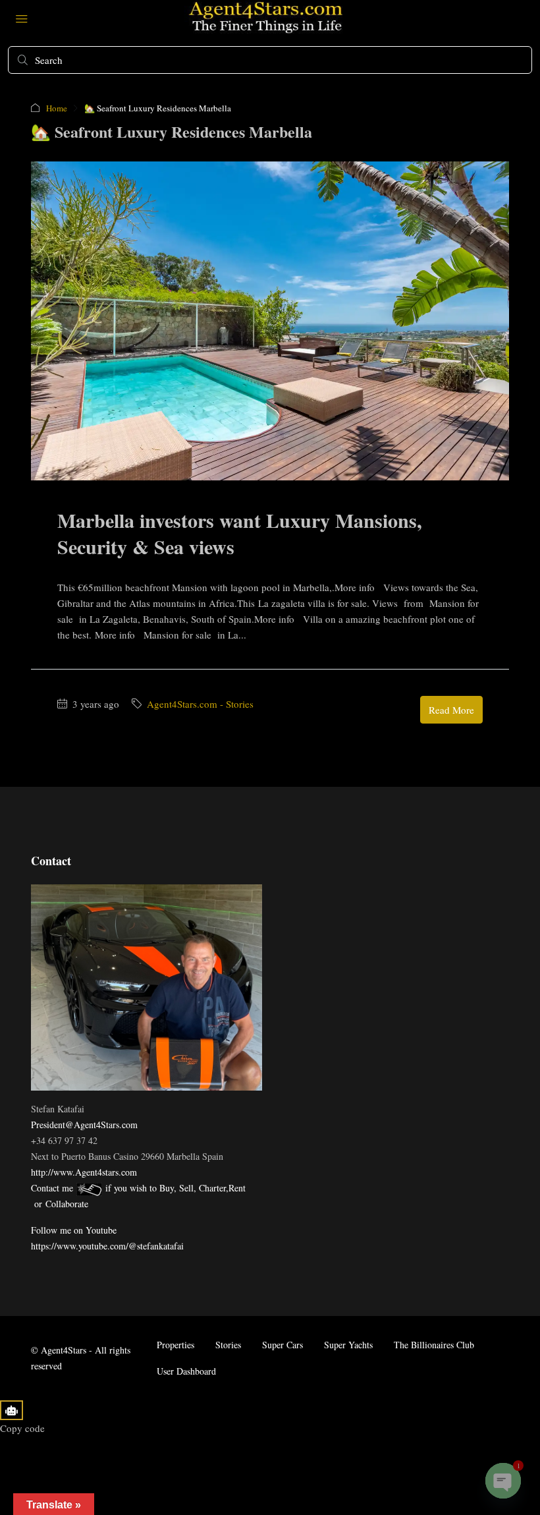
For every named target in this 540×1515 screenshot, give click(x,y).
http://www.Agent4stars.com (84, 1172)
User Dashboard (186, 1371)
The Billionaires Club (434, 1344)
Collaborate (66, 1203)
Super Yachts (348, 1344)
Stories (228, 1344)
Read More (451, 709)
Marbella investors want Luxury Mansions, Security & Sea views (239, 533)
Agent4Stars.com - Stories (200, 703)
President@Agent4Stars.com (84, 1124)
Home (56, 108)
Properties (175, 1344)
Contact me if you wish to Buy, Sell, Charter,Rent (138, 1188)
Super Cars (282, 1344)
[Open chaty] (503, 1481)
